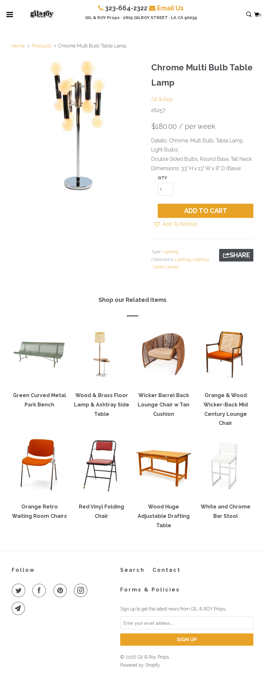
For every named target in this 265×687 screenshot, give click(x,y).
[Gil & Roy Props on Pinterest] (61, 590)
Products (41, 46)
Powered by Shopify (140, 665)
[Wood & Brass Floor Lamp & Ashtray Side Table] (101, 356)
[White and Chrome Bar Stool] (225, 467)
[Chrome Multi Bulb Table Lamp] (78, 125)
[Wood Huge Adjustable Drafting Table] (163, 467)
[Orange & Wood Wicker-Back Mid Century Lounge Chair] (225, 356)
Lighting (170, 251)
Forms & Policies (150, 590)
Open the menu (9, 16)
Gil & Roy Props (153, 657)
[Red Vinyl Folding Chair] (101, 467)
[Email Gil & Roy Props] (20, 608)
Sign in (242, 14)
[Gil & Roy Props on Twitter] (20, 590)
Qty (162, 177)
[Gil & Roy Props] (42, 14)
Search (132, 570)
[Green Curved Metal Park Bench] (39, 356)
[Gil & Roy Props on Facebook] (40, 590)
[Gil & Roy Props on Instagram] (82, 590)
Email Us (170, 8)
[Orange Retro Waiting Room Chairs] (39, 467)
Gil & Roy (162, 99)
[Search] (249, 15)
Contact (167, 570)
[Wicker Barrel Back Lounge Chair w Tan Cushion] (163, 356)
